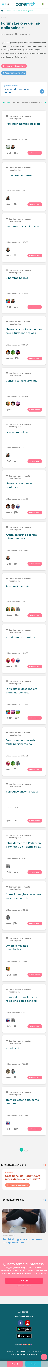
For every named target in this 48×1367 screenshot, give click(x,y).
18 (10, 204)
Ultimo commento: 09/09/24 (17, 345)
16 (10, 564)
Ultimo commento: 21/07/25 (17, 242)
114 (10, 1129)
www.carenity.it (13, 1351)
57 (10, 769)
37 (10, 153)
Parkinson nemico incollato (23, 123)
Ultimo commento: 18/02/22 (17, 704)
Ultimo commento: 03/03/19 (17, 1115)
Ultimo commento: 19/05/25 (17, 293)
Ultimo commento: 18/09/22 (17, 602)
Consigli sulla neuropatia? (22, 380)
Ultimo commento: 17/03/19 (17, 1064)
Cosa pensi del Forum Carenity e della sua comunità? (23, 1177)
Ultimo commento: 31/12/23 (17, 447)
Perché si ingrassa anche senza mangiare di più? (22, 1241)
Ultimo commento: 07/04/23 (17, 550)
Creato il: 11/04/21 (13, 807)
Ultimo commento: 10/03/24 (17, 396)
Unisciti (24, 1280)
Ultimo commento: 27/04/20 (17, 961)
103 (10, 666)
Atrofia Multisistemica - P (21, 637)
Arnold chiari (14, 1048)
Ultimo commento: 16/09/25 (17, 191)
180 (10, 410)
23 (10, 461)
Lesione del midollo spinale (16, 91)
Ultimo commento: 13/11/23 (17, 499)
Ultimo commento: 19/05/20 (17, 858)
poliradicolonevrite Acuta (22, 791)
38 (10, 1026)
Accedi (33, 1364)
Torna (4, 17)
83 (10, 1077)
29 (10, 256)
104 (10, 718)
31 (10, 975)
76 (10, 872)
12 (19, 358)
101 (10, 512)
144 (10, 615)
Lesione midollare (17, 432)
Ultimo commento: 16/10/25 (17, 139)
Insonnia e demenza (19, 175)
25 (10, 307)
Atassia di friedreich (18, 586)
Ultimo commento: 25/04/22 (17, 653)
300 (11, 358)
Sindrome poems (17, 277)
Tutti (8, 103)
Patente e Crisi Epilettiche (22, 226)
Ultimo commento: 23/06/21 (17, 756)
